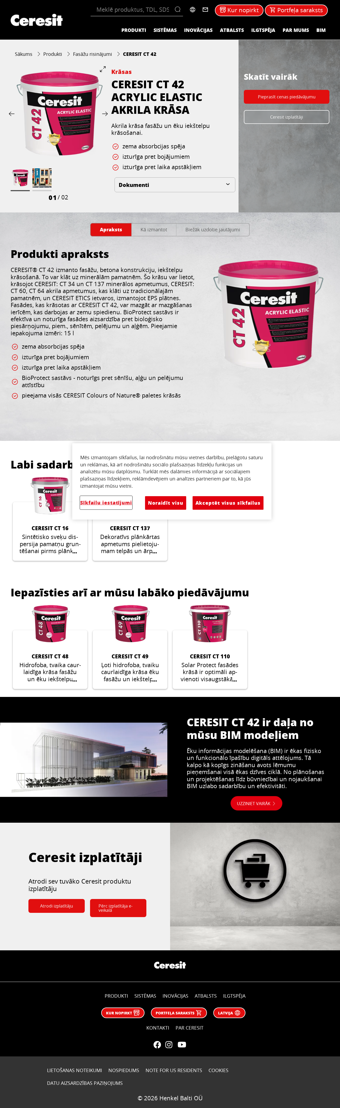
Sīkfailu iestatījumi (106, 502)
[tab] (110, 230)
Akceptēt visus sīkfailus (228, 502)
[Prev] (13, 113)
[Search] (179, 9)
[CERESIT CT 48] (50, 647)
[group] (58, 134)
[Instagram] (169, 1044)
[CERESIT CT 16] (50, 519)
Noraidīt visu (165, 502)
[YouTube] (181, 1044)
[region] (171, 481)
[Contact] (205, 9)
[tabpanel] (170, 335)
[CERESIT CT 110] (210, 647)
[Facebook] (157, 1044)
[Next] (104, 113)
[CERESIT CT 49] (130, 647)
